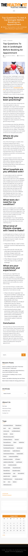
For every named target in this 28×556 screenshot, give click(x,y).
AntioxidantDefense (8, 425)
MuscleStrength (16, 467)
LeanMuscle (19, 462)
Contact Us (5, 413)
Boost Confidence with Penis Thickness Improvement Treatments (12, 367)
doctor (11, 433)
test (4, 481)
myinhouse (5, 493)
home (4, 456)
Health (4, 40)
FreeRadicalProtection (8, 448)
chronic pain (6, 431)
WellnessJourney (7, 484)
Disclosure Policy (6, 408)
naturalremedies (16, 470)
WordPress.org (19, 551)
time (9, 481)
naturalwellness (7, 473)
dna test (5, 433)
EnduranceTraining (7, 439)
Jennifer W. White (10, 55)
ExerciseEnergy (7, 442)
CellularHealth (16, 428)
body (4, 428)
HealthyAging (6, 450)
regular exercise (18, 479)
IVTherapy (17, 459)
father (14, 442)
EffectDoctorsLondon (8, 436)
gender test (19, 448)
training (14, 481)
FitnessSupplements (8, 445)
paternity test (6, 476)
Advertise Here (6, 410)
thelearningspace (6, 495)
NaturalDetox (6, 470)
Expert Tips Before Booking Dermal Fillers (13, 378)
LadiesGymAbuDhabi (8, 462)
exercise (17, 439)
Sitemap (4, 406)
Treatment (9, 40)
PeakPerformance (7, 479)
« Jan (3, 535)
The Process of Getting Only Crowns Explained (11, 375)
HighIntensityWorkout (8, 453)
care (9, 428)
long (4, 465)
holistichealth (20, 453)
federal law (21, 442)
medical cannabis (12, 465)
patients (14, 476)
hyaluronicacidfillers (13, 456)
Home (4, 27)
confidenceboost (16, 431)
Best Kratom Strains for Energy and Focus (13, 380)
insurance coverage (8, 459)
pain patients (21, 473)
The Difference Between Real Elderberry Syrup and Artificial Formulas (13, 371)
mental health (6, 467)
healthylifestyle (16, 450)
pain (14, 473)
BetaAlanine (18, 425)
